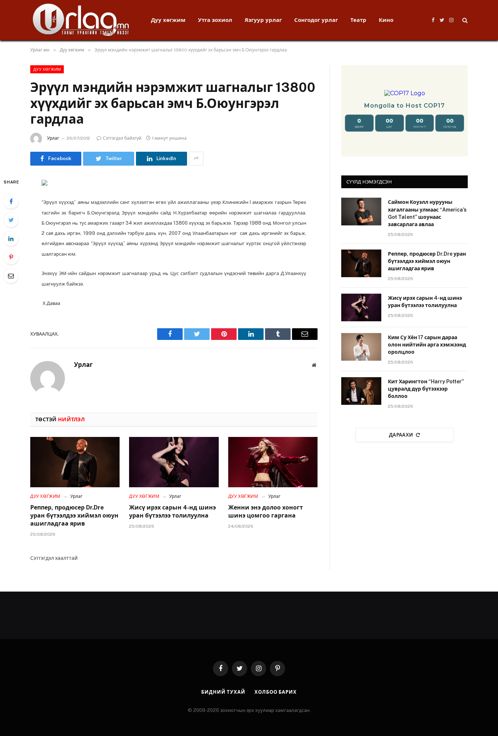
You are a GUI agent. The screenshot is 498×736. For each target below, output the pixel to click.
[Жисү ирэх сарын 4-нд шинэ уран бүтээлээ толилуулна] (173, 462)
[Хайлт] (464, 20)
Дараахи (401, 435)
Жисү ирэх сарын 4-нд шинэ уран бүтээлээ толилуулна (172, 511)
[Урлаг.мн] (81, 20)
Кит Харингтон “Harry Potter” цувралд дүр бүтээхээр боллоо (426, 389)
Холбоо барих (275, 692)
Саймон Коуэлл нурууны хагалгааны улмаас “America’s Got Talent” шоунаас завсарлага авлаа (427, 213)
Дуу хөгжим (168, 20)
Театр (358, 20)
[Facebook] (11, 201)
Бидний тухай (223, 692)
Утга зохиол (215, 20)
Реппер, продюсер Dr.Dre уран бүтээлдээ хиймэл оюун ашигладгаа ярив (74, 515)
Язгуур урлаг (263, 20)
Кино (386, 20)
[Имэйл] (11, 275)
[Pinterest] (11, 257)
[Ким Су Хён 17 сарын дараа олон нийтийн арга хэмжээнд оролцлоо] (361, 347)
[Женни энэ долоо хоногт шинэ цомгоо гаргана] (273, 462)
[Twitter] (11, 220)
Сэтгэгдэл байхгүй (122, 138)
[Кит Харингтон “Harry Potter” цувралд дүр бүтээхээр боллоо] (361, 391)
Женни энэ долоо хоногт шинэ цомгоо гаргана (265, 511)
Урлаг (53, 138)
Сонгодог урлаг (316, 20)
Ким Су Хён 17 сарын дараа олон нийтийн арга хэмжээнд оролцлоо (427, 344)
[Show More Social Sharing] (196, 159)
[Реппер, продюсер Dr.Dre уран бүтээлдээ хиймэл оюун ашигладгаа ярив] (75, 462)
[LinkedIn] (11, 238)
